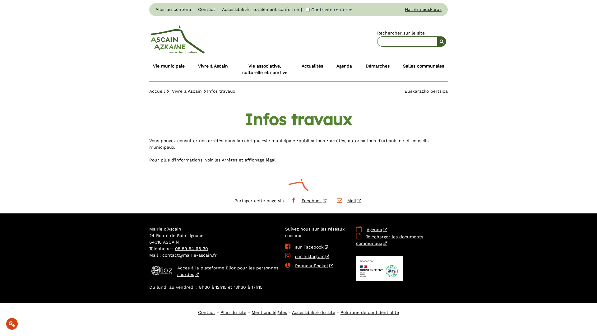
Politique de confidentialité (369, 312)
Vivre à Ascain (213, 65)
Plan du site (233, 312)
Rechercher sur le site (401, 32)
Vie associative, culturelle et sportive (264, 69)
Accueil (157, 91)
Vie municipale (169, 65)
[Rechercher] (441, 41)
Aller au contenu (173, 9)
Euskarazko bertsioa (426, 91)
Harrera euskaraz (423, 9)
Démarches (378, 65)
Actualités (312, 65)
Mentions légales (269, 312)
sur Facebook (304, 247)
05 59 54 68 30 (191, 248)
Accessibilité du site (313, 312)
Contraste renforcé (331, 9)
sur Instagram (305, 256)
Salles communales (423, 65)
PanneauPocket (306, 265)
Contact (206, 9)
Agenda (344, 65)
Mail (351, 200)
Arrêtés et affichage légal (248, 159)
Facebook (312, 200)
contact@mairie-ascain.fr (189, 255)
